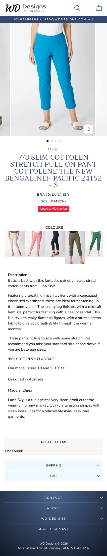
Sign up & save (53, 529)
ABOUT (53, 508)
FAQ (53, 476)
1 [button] (48, 141)
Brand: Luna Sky (53, 194)
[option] (53, 20)
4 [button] (60, 141)
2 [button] (52, 141)
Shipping (53, 465)
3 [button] (56, 141)
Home (52, 149)
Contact (54, 498)
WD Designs (53, 519)
